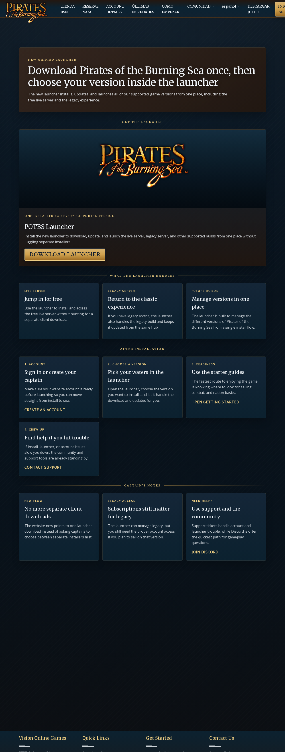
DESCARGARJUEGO (258, 9)
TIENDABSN (68, 9)
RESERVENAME (90, 9)
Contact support (43, 467)
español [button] (229, 6)
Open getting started (215, 402)
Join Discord (205, 552)
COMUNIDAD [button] (199, 6)
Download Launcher (64, 254)
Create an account (44, 409)
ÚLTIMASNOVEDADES (143, 9)
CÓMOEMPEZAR (170, 9)
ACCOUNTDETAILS (115, 9)
